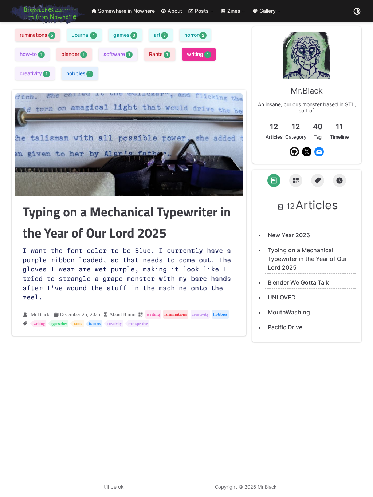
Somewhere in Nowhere (126, 11)
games (124, 35)
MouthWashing (289, 312)
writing (197, 54)
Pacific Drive (285, 327)
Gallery (267, 12)
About (175, 11)
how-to (31, 54)
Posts (197, 12)
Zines (233, 12)
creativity (33, 73)
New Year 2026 (289, 235)
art (160, 35)
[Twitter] (306, 151)
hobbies (78, 73)
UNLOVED (282, 297)
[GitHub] (294, 151)
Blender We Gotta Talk (298, 282)
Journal (83, 35)
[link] (306, 75)
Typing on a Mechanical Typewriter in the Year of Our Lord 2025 (307, 258)
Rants (158, 54)
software (116, 54)
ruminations (36, 35)
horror (194, 35)
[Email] (319, 151)
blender (73, 54)
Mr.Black (40, 314)
